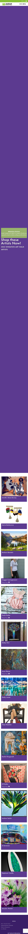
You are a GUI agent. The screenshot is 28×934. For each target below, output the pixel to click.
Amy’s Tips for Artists (5, 923)
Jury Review (3, 928)
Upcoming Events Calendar (7, 925)
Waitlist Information (5, 927)
